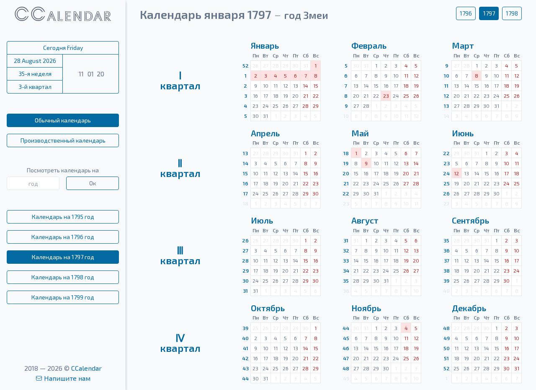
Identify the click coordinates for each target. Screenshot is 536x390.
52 (245, 65)
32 (346, 250)
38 (446, 270)
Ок (92, 183)
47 (346, 358)
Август (365, 220)
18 (346, 153)
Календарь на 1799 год (62, 297)
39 (446, 280)
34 (346, 270)
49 (446, 338)
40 (245, 338)
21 (346, 183)
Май (360, 133)
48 (346, 368)
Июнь (463, 133)
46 (346, 348)
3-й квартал (35, 86)
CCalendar (86, 368)
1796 (466, 13)
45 (346, 338)
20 (346, 173)
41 (245, 348)
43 (245, 368)
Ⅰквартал (180, 80)
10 (446, 75)
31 (245, 291)
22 (346, 193)
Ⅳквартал (180, 343)
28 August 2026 (35, 60)
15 (245, 173)
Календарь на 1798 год (62, 277)
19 (345, 163)
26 (446, 193)
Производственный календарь (63, 140)
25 (446, 183)
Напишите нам (67, 378)
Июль (262, 220)
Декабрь (469, 308)
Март (463, 45)
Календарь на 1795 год (63, 216)
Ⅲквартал (180, 255)
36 (446, 250)
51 (446, 358)
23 (446, 163)
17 (245, 193)
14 (245, 163)
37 (446, 260)
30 (245, 280)
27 (245, 250)
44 (245, 378)
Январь (265, 45)
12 (446, 96)
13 (446, 106)
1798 (512, 13)
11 (446, 85)
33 (346, 260)
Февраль (369, 45)
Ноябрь (366, 308)
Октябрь (268, 308)
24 (446, 173)
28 (245, 260)
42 (245, 358)
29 (245, 270)
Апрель (265, 133)
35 (346, 280)
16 (245, 183)
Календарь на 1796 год (62, 236)
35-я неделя (35, 73)
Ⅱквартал (180, 168)
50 (446, 348)
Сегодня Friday (63, 47)
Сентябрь (470, 220)
